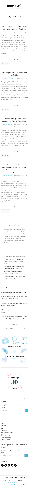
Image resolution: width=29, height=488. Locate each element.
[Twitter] (5, 465)
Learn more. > (7, 245)
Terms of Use (18, 484)
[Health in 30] (14, 6)
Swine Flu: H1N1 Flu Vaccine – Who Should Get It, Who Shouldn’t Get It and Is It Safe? (14, 298)
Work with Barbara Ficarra (7, 432)
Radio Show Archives (6, 437)
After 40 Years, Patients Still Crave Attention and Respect (13, 311)
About (2, 423)
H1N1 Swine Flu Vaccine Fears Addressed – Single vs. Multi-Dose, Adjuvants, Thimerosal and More (14, 318)
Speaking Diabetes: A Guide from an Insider (14, 73)
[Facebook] (2, 465)
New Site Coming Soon (9, 256)
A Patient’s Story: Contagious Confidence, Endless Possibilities (14, 119)
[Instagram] (9, 465)
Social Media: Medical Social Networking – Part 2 (13, 292)
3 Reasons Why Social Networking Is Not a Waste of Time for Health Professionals (14, 304)
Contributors (4, 430)
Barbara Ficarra (8, 32)
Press (2, 427)
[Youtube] (12, 465)
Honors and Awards (5, 439)
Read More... (5, 63)
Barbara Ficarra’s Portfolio (7, 436)
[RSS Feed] (15, 465)
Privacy (10, 484)
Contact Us (3, 425)
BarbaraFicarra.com (14, 482)
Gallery (2, 434)
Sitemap (4, 484)
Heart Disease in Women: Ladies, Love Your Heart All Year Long (14, 27)
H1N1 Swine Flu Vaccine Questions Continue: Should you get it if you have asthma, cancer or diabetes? (14, 168)
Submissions (4, 428)
